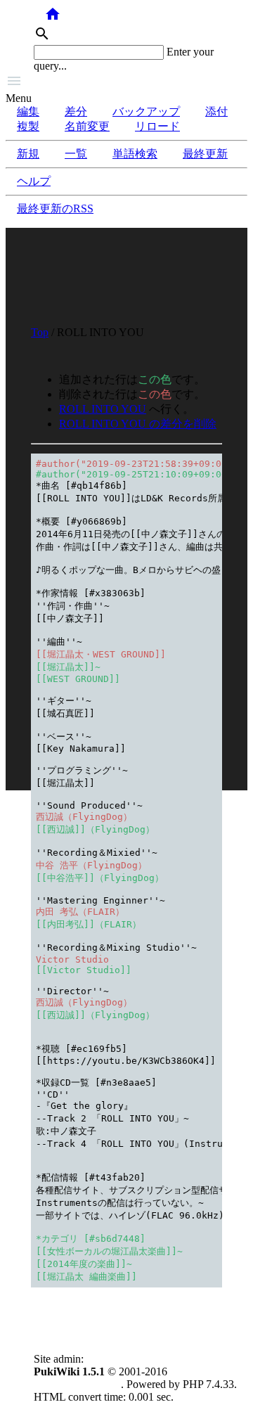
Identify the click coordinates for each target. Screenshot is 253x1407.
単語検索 (134, 154)
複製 (28, 126)
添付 (216, 111)
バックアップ (146, 111)
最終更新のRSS (55, 208)
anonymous (112, 1359)
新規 (28, 154)
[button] (126, 82)
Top (39, 332)
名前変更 (87, 126)
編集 (28, 111)
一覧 (76, 154)
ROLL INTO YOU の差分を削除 (137, 424)
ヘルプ (34, 181)
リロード (157, 126)
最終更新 (205, 154)
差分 (76, 111)
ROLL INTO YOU (102, 409)
